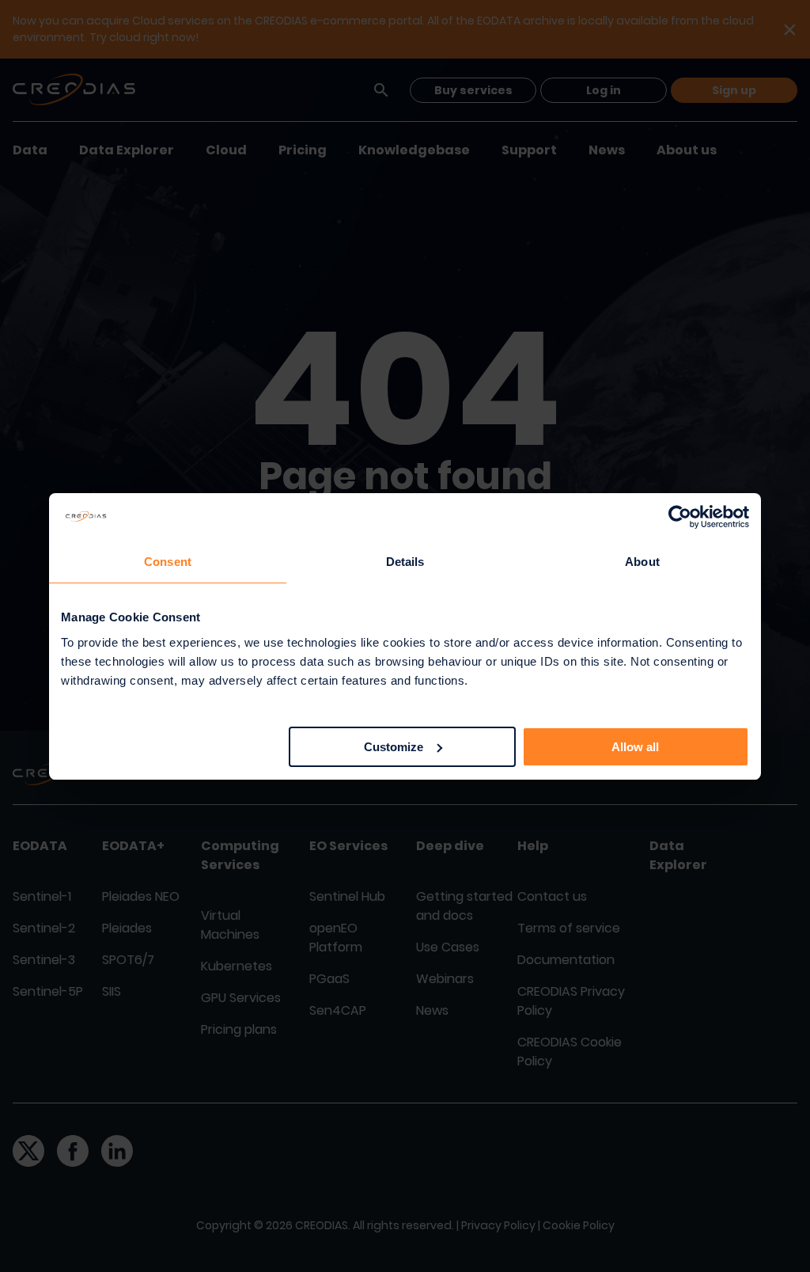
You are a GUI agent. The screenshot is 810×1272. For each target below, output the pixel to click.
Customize (393, 747)
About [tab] (642, 561)
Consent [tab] (167, 561)
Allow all (635, 747)
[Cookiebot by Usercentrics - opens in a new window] (680, 517)
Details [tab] (405, 561)
